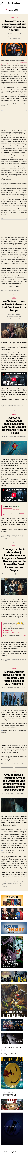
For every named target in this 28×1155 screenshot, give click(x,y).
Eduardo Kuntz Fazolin (16, 33)
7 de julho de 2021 (21, 574)
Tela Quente (14, 17)
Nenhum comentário (15, 38)
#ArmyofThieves (7, 508)
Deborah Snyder (12, 885)
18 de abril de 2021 (21, 793)
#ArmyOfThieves (7, 630)
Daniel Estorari (16, 314)
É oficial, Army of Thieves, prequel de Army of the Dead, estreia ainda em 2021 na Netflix (14, 677)
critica (18, 290)
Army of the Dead (12, 535)
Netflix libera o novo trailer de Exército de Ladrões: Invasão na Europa (14, 306)
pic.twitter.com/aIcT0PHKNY (11, 510)
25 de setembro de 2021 (15, 316)
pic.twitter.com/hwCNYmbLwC (11, 632)
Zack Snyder (6, 660)
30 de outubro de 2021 (15, 36)
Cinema (14, 297)
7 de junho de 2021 (21, 687)
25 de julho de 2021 (21, 436)
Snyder (18, 885)
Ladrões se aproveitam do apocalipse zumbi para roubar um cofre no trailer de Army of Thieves (14, 425)
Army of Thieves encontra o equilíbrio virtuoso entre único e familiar (14, 25)
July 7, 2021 (23, 635)
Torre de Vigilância (14, 3)
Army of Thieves (12, 290)
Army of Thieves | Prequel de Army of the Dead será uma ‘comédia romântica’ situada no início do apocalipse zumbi (14, 782)
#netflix (5, 290)
